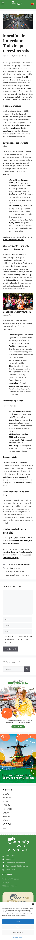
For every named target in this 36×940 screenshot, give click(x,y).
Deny (18, 927)
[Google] (18, 850)
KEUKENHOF (7, 809)
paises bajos (16, 568)
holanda (9, 568)
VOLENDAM (7, 824)
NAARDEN (6, 816)
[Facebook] (9, 850)
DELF (5, 828)
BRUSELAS (7, 797)
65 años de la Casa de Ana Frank (17, 575)
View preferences (18, 932)
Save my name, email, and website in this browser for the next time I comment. (18, 639)
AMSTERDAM (7, 790)
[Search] (27, 669)
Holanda (27, 564)
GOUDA (5, 801)
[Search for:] (13, 669)
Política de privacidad (18, 937)
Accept (18, 921)
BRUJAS (6, 794)
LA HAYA (6, 812)
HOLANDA (6, 805)
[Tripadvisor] (22, 850)
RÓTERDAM (7, 820)
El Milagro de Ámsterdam (15, 571)
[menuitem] (32, 3)
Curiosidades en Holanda (15, 564)
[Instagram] (13, 850)
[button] (33, 904)
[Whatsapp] (27, 850)
